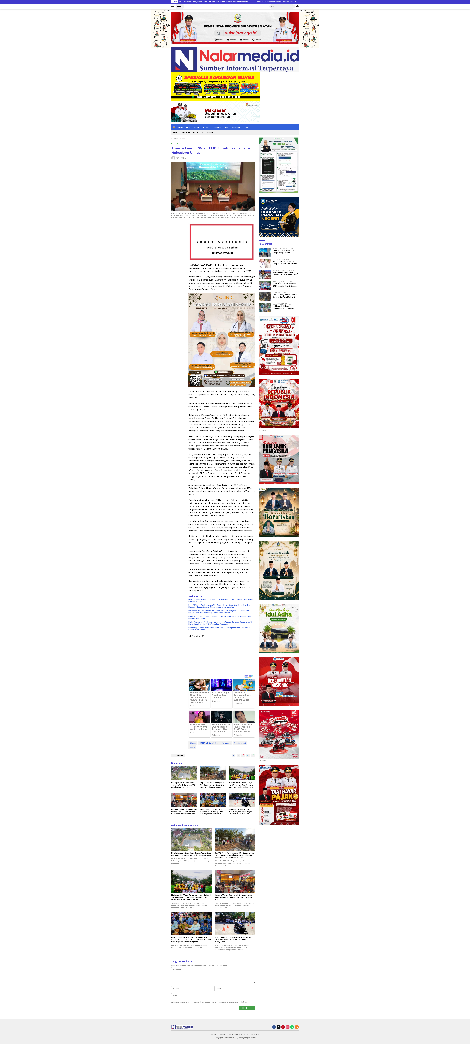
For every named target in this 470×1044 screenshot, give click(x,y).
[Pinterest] (283, 1027)
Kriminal (206, 127)
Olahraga (217, 127)
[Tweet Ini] (238, 755)
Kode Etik (244, 1034)
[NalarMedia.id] (235, 59)
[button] (292, 6)
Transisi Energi (240, 743)
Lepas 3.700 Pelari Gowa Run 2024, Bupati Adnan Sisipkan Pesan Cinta (284, 285)
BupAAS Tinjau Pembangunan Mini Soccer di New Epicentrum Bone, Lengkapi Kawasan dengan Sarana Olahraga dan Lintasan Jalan (219, 606)
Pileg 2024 (186, 132)
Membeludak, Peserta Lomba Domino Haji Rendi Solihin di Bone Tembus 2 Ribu (285, 296)
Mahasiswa (226, 743)
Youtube (210, 132)
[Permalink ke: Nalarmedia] (173, 158)
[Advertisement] (221, 655)
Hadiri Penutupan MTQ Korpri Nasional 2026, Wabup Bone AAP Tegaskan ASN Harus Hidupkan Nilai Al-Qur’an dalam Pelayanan (220, 623)
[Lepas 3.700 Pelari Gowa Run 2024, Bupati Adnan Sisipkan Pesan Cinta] (265, 285)
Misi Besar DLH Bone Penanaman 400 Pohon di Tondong (283, 307)
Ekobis (246, 127)
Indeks (179, 6)
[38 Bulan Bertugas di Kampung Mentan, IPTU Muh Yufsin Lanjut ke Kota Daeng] (265, 274)
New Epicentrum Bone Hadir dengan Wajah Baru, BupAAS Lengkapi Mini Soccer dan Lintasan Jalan (220, 600)
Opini (226, 127)
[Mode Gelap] (297, 6)
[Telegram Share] (248, 755)
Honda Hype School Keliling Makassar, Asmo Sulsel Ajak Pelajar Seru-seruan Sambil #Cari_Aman (219, 629)
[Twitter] (279, 1027)
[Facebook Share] (233, 755)
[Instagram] (288, 1027)
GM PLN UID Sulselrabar (208, 743)
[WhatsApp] (292, 1027)
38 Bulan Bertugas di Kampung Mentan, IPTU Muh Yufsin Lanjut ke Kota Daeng (285, 273)
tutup (168, 10)
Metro (188, 127)
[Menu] (173, 6)
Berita (173, 144)
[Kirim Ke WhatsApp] (253, 755)
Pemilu (175, 132)
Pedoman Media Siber (229, 1034)
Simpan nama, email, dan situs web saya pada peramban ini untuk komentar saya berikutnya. (210, 1002)
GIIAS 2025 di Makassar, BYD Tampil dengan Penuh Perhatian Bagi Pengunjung (284, 251)
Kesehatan (236, 127)
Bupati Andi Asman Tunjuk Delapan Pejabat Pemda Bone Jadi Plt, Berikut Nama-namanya (285, 262)
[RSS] (297, 1027)
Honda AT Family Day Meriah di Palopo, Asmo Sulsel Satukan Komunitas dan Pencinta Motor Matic (219, 617)
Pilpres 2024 (198, 132)
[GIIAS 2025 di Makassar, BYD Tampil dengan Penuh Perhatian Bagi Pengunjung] (265, 252)
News (180, 127)
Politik (196, 127)
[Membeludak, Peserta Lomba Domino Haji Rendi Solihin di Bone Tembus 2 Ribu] (265, 296)
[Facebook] (274, 1027)
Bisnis (179, 144)
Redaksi (214, 1034)
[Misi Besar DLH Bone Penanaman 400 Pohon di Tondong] (265, 307)
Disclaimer (255, 1034)
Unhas (192, 747)
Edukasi (193, 743)
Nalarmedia (180, 157)
